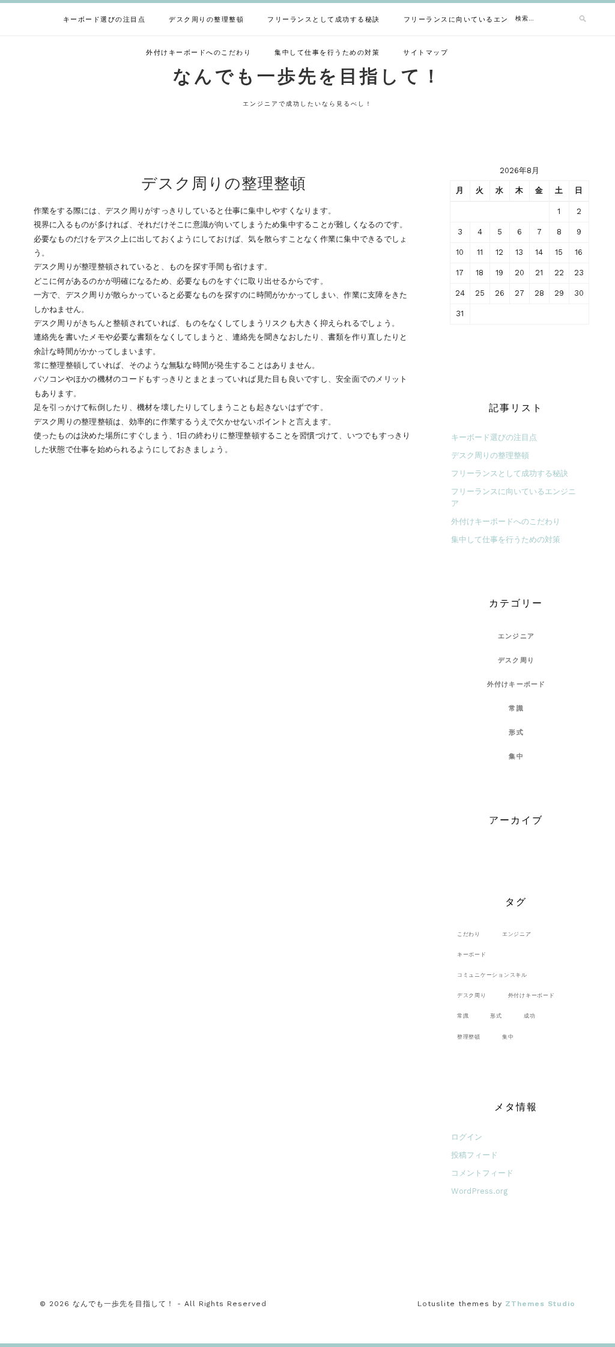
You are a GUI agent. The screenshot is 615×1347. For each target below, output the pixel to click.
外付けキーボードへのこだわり (198, 53)
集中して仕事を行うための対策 (327, 53)
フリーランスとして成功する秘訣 (323, 19)
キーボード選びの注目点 (104, 19)
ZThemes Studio (540, 1304)
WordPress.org (479, 1191)
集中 (516, 756)
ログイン (466, 1136)
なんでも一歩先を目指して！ (308, 76)
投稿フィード (474, 1154)
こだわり (468, 933)
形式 (516, 732)
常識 (516, 708)
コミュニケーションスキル (492, 974)
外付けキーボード (516, 684)
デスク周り (516, 660)
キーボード (471, 954)
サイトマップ (425, 53)
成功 (530, 1015)
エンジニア (516, 636)
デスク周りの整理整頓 (206, 19)
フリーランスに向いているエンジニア (468, 19)
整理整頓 (468, 1036)
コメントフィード (482, 1172)
